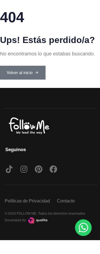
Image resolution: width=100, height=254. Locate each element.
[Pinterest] (38, 169)
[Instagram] (24, 169)
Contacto (66, 201)
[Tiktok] (9, 169)
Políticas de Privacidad (27, 201)
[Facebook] (53, 169)
